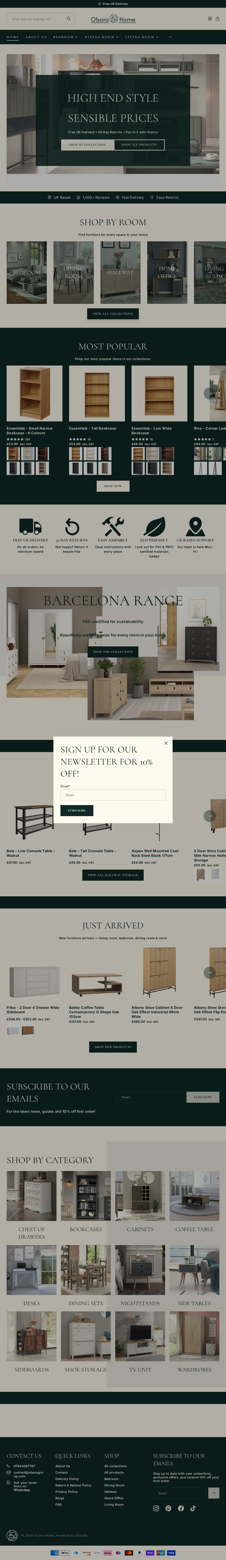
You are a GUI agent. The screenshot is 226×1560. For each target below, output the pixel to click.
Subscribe (77, 810)
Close (166, 743)
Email (65, 786)
